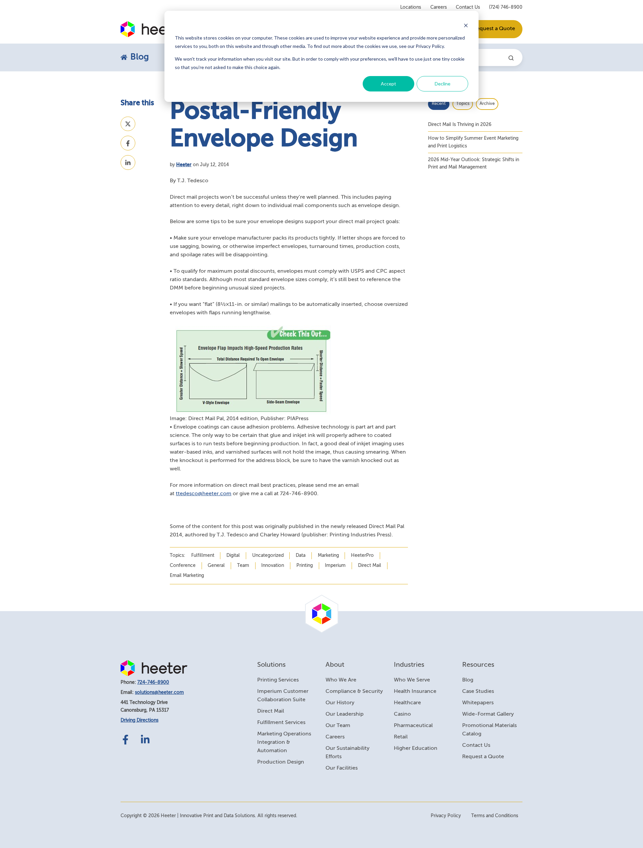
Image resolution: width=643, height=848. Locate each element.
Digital (233, 555)
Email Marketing (187, 575)
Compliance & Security (354, 691)
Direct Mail (369, 565)
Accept (388, 83)
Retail (401, 737)
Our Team (338, 725)
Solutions (271, 665)
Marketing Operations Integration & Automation (284, 742)
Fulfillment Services (281, 722)
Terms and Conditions (494, 815)
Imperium (335, 565)
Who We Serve (412, 680)
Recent (439, 104)
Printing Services (278, 680)
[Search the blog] (511, 58)
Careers (438, 7)
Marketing (328, 555)
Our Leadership (345, 714)
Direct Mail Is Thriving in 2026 (459, 124)
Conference (183, 565)
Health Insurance (415, 691)
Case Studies (478, 691)
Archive (487, 104)
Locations (410, 7)
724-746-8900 (153, 682)
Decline (442, 83)
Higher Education (415, 748)
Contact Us (468, 7)
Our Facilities (342, 768)
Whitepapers (478, 703)
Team (243, 565)
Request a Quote (494, 28)
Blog (467, 680)
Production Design (280, 762)
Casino (402, 714)
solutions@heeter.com (159, 692)
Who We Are (341, 680)
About (335, 665)
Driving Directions (139, 720)
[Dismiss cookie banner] (465, 25)
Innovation (272, 565)
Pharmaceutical (413, 725)
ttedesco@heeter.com (203, 494)
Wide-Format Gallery (488, 714)
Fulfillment (202, 555)
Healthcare (407, 703)
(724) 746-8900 (505, 7)
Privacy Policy (446, 815)
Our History (340, 703)
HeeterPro (362, 555)
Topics (463, 104)
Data (300, 555)
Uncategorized (268, 555)
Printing (304, 565)
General (216, 565)
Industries (409, 665)
